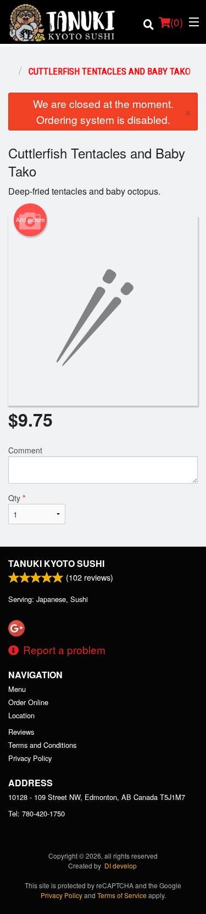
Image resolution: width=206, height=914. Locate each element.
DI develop (120, 865)
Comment (25, 450)
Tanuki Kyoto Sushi (56, 563)
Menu (17, 689)
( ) (176, 21)
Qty (16, 497)
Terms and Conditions (42, 745)
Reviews (21, 731)
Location (21, 715)
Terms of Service (122, 895)
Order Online (28, 702)
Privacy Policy (30, 758)
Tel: (36, 813)
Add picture (30, 220)
